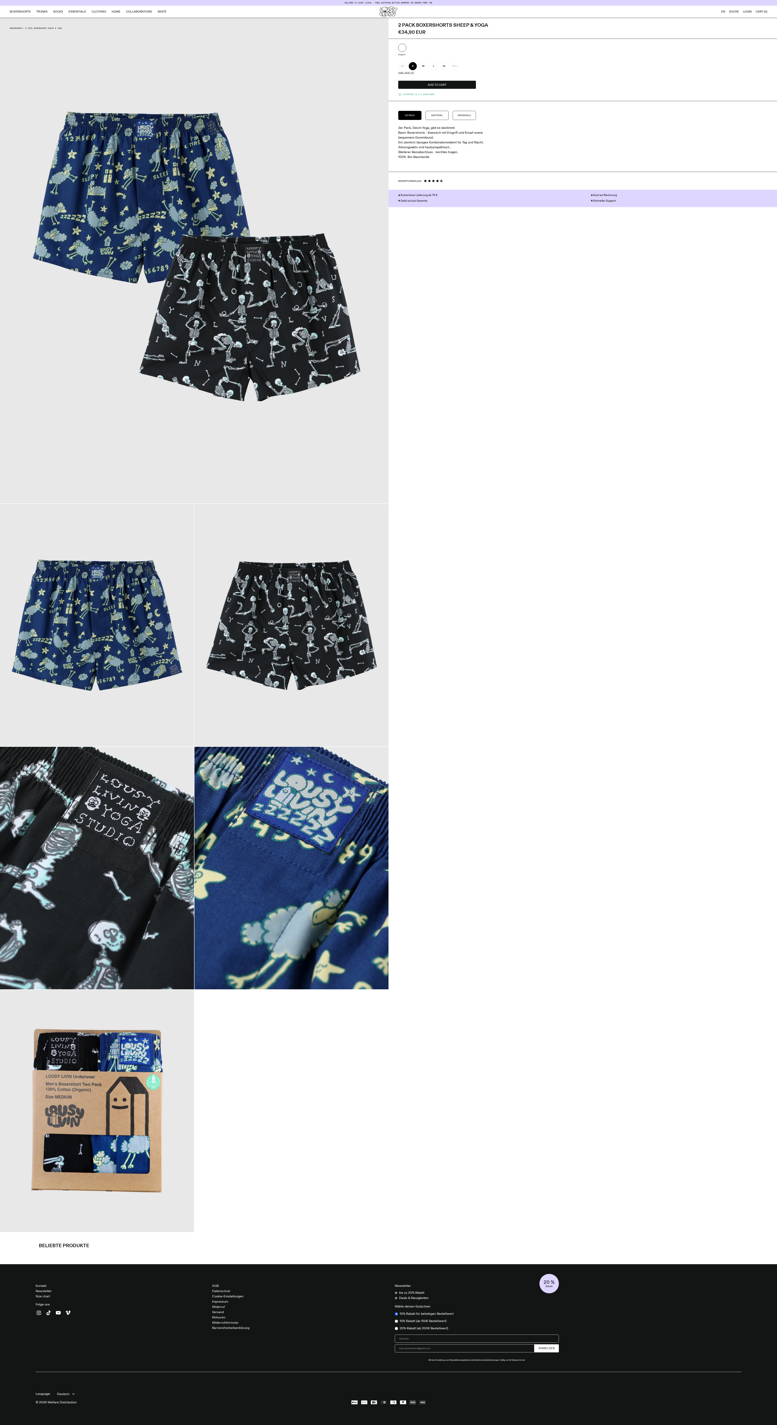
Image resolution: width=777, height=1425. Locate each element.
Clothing (99, 11)
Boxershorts (20, 11)
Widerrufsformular (225, 1322)
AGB (215, 1286)
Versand (218, 1312)
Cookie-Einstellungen (227, 1296)
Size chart (43, 1296)
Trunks (42, 11)
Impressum (220, 1301)
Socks (58, 11)
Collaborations (139, 11)
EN (723, 11)
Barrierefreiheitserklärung (230, 1328)
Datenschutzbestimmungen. (487, 1360)
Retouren (218, 1317)
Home (116, 11)
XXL (454, 66)
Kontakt (41, 1286)
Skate (162, 11)
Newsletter (44, 1291)
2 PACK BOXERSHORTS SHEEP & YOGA (43, 28)
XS (402, 66)
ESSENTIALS (77, 11)
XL (444, 66)
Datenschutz (221, 1291)
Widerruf (218, 1307)
